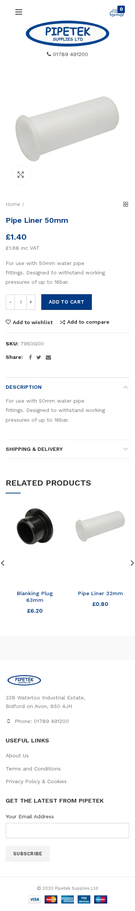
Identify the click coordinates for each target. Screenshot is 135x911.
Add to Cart (66, 302)
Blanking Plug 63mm (35, 596)
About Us (17, 755)
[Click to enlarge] (20, 175)
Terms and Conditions (33, 769)
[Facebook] (30, 357)
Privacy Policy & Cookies (36, 781)
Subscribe (27, 853)
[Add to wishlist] (53, 514)
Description (24, 387)
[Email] (48, 357)
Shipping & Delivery (34, 449)
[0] (117, 15)
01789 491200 (69, 54)
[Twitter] (39, 357)
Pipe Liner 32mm (100, 593)
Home (13, 204)
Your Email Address (30, 816)
